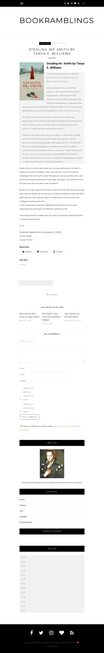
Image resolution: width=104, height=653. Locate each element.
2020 (23, 579)
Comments (52, 294)
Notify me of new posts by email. (28, 408)
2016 (23, 597)
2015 (23, 601)
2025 (23, 557)
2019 (23, 584)
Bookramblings (57, 20)
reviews (45, 43)
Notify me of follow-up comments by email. (28, 394)
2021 (23, 575)
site (21, 511)
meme (22, 499)
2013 (23, 610)
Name (22, 368)
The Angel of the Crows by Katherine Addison (51, 316)
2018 (23, 588)
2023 (23, 566)
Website (23, 381)
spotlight (23, 516)
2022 (23, 570)
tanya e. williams (43, 283)
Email (22, 374)
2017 (23, 593)
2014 (23, 606)
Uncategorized (26, 522)
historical (25, 283)
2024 (23, 561)
